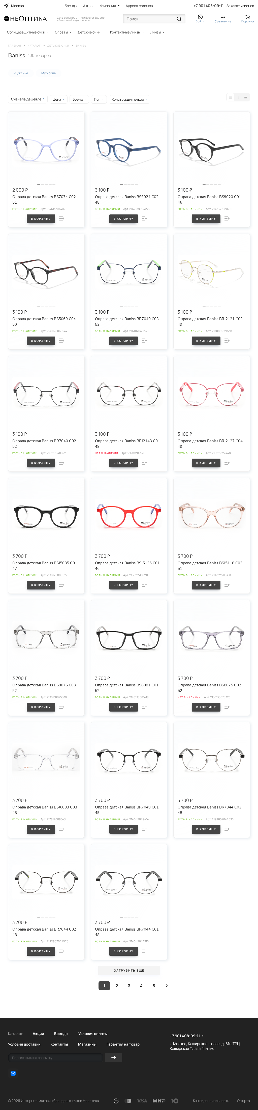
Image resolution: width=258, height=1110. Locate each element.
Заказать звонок (240, 6)
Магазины (87, 1044)
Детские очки (89, 32)
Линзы (155, 32)
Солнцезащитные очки (26, 32)
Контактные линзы (125, 32)
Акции (88, 5)
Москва (17, 5)
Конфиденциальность (211, 1100)
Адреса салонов (139, 5)
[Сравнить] (61, 218)
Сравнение (223, 21)
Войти (200, 21)
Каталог (15, 1033)
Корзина (247, 21)
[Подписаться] (113, 1057)
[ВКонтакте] (13, 1073)
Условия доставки (24, 1044)
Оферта (243, 1100)
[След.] (166, 985)
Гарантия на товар (123, 1044)
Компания (108, 5)
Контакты (59, 1044)
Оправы (61, 32)
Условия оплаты (93, 1033)
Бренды (71, 5)
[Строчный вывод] (238, 97)
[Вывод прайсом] (245, 97)
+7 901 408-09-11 (208, 6)
